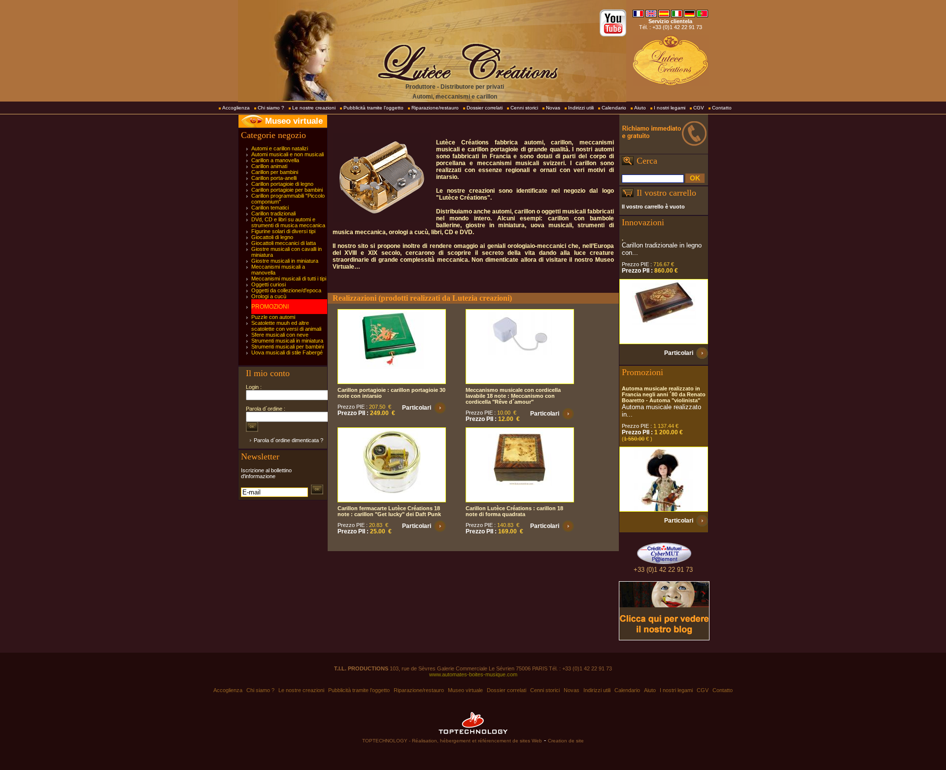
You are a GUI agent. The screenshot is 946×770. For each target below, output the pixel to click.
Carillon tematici (270, 207)
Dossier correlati (485, 107)
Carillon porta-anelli (274, 178)
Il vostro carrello (666, 193)
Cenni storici (524, 107)
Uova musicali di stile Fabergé (287, 352)
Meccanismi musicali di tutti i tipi (288, 278)
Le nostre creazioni (314, 107)
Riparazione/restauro (435, 107)
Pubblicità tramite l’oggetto (373, 107)
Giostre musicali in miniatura (284, 261)
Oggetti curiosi (268, 284)
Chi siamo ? (271, 107)
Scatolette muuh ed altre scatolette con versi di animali (286, 326)
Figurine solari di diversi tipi (283, 231)
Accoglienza (236, 107)
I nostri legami (669, 107)
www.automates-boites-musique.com (473, 674)
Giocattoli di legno (272, 237)
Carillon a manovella (275, 160)
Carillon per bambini (274, 172)
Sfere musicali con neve (279, 335)
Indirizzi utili (581, 107)
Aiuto (640, 107)
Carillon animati (269, 166)
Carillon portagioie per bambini (287, 190)
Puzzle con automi (273, 317)
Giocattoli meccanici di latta (283, 243)
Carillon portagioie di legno (282, 184)
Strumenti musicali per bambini (287, 347)
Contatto (722, 107)
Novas (553, 107)
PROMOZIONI (270, 306)
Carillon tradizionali (273, 213)
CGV (698, 107)
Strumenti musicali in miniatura (287, 341)
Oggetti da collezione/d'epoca (286, 290)
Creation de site (566, 740)
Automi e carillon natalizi (279, 148)
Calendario (614, 107)
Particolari (416, 407)
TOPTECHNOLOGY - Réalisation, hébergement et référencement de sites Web (452, 740)
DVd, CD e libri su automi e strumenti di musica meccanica (288, 222)
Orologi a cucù (268, 296)
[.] (663, 311)
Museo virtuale (294, 121)
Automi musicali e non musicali (287, 154)
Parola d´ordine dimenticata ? (288, 440)
